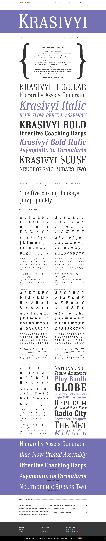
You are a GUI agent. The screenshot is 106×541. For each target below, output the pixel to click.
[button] (85, 2)
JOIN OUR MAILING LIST (71, 531)
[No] (104, 538)
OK (80, 538)
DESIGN (44, 529)
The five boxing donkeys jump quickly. (49, 197)
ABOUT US (22, 529)
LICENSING (45, 531)
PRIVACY (21, 531)
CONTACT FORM (69, 529)
